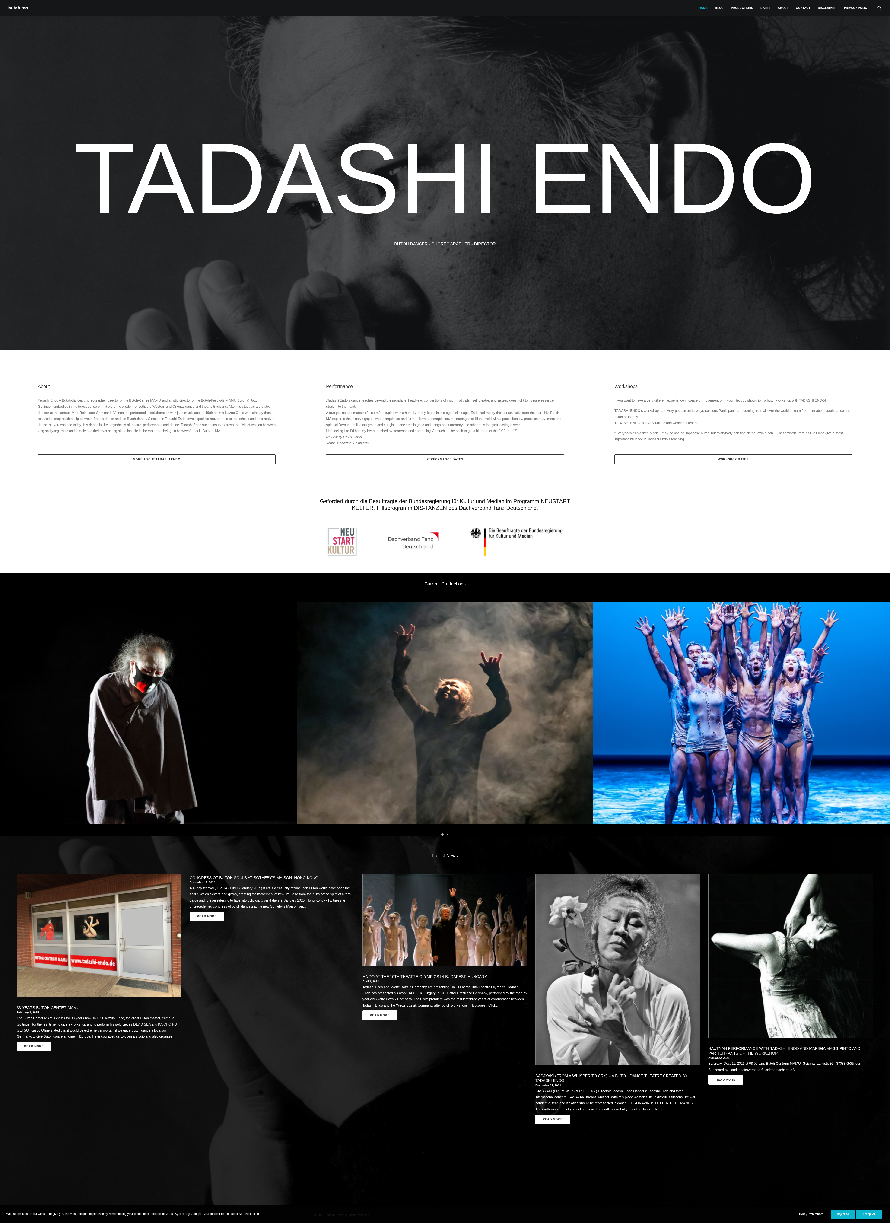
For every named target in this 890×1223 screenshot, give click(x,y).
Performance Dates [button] (445, 459)
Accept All (868, 1214)
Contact (803, 8)
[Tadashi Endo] (18, 7)
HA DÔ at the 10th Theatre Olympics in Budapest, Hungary (424, 977)
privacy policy (856, 8)
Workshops (626, 386)
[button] (879, 8)
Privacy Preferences (810, 1214)
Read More (34, 1046)
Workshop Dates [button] (733, 459)
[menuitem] (703, 8)
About (783, 8)
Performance (339, 386)
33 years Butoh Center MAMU (48, 1008)
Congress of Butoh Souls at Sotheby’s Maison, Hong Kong (254, 878)
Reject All (843, 1214)
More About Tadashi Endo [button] (156, 459)
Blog (719, 8)
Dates (765, 8)
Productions (742, 8)
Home (703, 8)
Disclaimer (827, 8)
